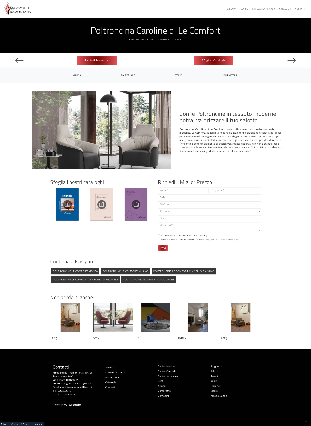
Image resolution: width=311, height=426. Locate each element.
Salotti (214, 371)
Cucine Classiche (167, 371)
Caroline (178, 40)
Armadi (162, 385)
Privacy (5, 424)
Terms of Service (226, 239)
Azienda (231, 8)
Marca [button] (77, 75)
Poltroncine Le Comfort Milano (125, 271)
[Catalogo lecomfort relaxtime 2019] (102, 204)
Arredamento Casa (263, 8)
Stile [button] (178, 75)
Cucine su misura (168, 376)
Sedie (214, 380)
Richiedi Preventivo (97, 60)
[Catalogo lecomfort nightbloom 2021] (67, 204)
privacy (203, 235)
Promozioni (112, 377)
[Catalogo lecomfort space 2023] (136, 204)
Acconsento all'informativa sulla (184, 235)
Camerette (164, 390)
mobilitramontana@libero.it (76, 387)
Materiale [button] (128, 75)
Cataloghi (285, 8)
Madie (214, 390)
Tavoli (214, 376)
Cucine (244, 8)
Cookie (15, 424)
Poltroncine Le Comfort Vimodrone (148, 279)
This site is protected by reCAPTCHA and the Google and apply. (200, 239)
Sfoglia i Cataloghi (214, 60)
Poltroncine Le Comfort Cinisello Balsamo (183, 271)
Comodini (163, 395)
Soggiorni (216, 366)
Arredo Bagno (219, 395)
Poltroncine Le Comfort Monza (75, 271)
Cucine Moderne (167, 366)
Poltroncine (164, 40)
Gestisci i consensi (32, 424)
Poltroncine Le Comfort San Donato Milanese (85, 279)
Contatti (300, 8)
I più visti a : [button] (230, 75)
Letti (161, 380)
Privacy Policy (210, 239)
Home (131, 40)
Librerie (215, 385)
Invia (163, 248)
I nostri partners (115, 372)
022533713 (65, 390)
